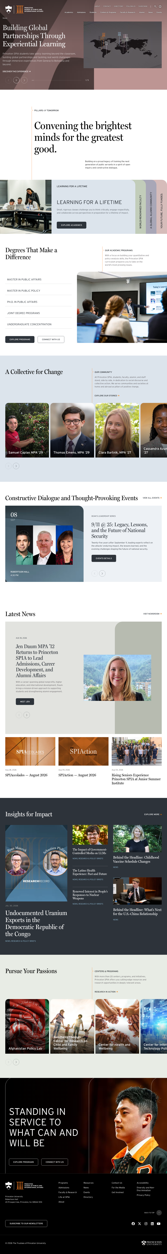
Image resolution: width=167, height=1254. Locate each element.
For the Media (118, 1187)
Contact (107, 6)
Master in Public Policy (23, 290)
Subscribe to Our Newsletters (26, 1223)
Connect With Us (51, 339)
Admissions (81, 12)
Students (93, 12)
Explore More (151, 814)
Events (159, 12)
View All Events (151, 498)
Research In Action (105, 992)
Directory (118, 6)
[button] (16, 466)
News (150, 12)
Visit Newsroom (151, 614)
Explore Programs (20, 339)
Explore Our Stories (106, 396)
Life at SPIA (64, 1197)
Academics (69, 12)
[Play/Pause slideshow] (16, 80)
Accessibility (143, 1183)
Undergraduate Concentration (29, 324)
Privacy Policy (143, 1195)
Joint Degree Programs (23, 313)
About (97, 6)
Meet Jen (25, 701)
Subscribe (143, 6)
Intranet (160, 6)
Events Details (104, 558)
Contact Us (117, 1183)
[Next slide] (24, 80)
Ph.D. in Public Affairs (22, 301)
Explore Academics (71, 225)
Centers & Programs (108, 12)
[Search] (155, 6)
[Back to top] (159, 1212)
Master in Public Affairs (24, 279)
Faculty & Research (127, 12)
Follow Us (130, 6)
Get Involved (118, 1192)
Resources (88, 1183)
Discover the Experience (15, 71)
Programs (63, 1183)
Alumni (141, 12)
